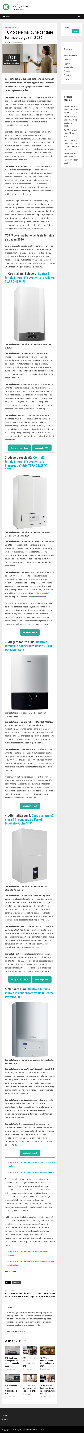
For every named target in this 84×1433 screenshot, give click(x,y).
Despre (5, 1415)
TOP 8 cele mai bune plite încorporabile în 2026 (29, 1362)
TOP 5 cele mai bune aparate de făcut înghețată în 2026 (47, 1362)
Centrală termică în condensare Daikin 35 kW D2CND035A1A (28, 646)
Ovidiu (10, 42)
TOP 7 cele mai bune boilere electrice (37, 1172)
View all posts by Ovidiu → (16, 1331)
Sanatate (68, 75)
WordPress (33, 1430)
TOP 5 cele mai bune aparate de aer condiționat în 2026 (12, 1362)
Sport (66, 79)
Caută (66, 27)
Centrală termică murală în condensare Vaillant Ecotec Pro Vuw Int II (29, 993)
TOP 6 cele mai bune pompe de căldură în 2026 (71, 109)
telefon (47, 593)
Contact (5, 1419)
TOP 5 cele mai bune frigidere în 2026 (71, 133)
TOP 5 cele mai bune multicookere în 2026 (11, 1389)
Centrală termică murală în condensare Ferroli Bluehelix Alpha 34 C (29, 819)
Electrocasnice (10, 27)
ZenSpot (18, 1430)
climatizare (16, 1282)
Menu (8, 16)
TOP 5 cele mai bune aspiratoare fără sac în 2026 (29, 1388)
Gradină (67, 59)
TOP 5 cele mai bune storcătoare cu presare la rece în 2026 (47, 1389)
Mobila (67, 71)
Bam (42, 1430)
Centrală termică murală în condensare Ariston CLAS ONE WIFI (30, 277)
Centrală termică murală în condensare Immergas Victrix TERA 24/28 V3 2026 (26, 463)
